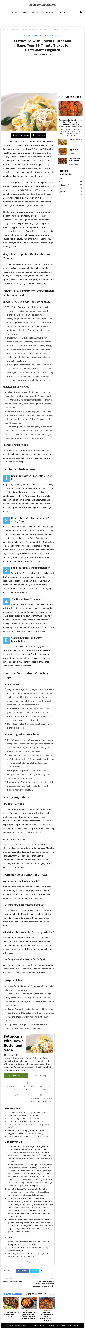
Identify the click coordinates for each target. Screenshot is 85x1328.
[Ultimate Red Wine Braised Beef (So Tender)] (11, 1303)
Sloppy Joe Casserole (75, 139)
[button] (81, 12)
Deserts (63, 12)
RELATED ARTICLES (13, 1294)
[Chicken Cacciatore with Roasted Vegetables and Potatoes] (47, 1303)
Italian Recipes (46, 36)
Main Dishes (62, 182)
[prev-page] (50, 1294)
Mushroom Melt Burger (12, 1281)
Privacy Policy (60, 1325)
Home (14, 12)
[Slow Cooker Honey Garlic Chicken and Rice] (62, 161)
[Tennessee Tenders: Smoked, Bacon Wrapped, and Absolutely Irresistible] (70, 108)
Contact (69, 1325)
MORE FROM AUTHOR (36, 1294)
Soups (60, 195)
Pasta (58, 36)
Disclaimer (51, 1325)
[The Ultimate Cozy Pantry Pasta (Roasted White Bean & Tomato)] (29, 1303)
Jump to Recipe (22, 135)
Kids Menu (49, 12)
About (76, 1325)
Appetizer (71, 118)
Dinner (18, 29)
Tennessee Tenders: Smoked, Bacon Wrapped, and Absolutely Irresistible (70, 122)
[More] (41, 1271)
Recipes (23, 12)
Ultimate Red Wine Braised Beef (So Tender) (11, 1314)
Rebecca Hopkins (39, 54)
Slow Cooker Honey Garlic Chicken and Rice (74, 160)
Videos (35, 12)
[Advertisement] (42, 72)
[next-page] (53, 1294)
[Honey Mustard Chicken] (62, 151)
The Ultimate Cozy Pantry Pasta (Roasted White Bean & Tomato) (29, 1315)
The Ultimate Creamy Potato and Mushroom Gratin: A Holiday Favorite (44, 1283)
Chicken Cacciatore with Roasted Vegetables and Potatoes (46, 1316)
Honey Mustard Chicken (73, 150)
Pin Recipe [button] (42, 1076)
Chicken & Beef (46, 1310)
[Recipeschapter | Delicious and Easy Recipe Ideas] (42, 5)
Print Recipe (39, 135)
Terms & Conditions (39, 1325)
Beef (10, 1310)
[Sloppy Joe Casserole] (62, 142)
